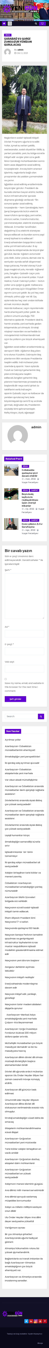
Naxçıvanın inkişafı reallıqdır (19, 977)
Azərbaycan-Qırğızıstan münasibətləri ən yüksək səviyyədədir (18, 1173)
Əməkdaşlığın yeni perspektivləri (22, 756)
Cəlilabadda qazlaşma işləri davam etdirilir (30, 473)
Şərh (8, 570)
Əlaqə (40, 1343)
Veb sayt (9, 661)
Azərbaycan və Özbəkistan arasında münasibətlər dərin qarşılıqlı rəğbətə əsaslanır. (24, 814)
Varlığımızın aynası (15, 1227)
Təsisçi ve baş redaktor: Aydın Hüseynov (24, 1333)
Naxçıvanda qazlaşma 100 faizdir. (22, 928)
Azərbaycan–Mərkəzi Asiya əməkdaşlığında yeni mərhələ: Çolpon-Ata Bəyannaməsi (21, 1018)
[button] (36, 23)
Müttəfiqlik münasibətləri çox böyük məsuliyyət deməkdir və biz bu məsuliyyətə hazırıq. (24, 1047)
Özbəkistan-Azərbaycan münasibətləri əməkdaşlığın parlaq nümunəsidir (23, 887)
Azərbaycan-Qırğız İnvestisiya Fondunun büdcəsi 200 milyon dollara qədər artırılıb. (21, 1032)
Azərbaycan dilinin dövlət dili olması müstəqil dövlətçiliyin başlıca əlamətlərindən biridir (24, 1061)
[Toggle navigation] (9, 23)
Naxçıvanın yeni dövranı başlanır (22, 960)
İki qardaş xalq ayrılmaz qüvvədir (22, 763)
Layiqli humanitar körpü (17, 835)
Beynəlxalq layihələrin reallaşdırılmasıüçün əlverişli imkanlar (30, 500)
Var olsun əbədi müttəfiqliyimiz (21, 779)
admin (20, 50)
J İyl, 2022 (29, 509)
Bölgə (7, 35)
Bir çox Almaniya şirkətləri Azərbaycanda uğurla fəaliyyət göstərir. (21, 1238)
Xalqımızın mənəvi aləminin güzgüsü (24, 1183)
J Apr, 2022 (29, 530)
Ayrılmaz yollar (13, 739)
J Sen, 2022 (30, 479)
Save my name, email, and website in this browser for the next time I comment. (24, 687)
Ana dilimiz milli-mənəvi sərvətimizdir (24, 1190)
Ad (7, 626)
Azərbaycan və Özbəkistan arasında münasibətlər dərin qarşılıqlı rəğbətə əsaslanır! (24, 790)
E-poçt (9, 644)
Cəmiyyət (34, 490)
